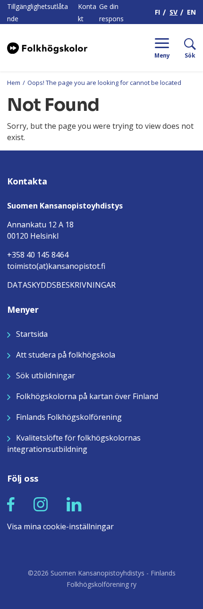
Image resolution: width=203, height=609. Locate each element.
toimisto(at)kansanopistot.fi (56, 266)
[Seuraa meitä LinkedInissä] (74, 504)
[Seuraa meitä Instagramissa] (41, 504)
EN (191, 12)
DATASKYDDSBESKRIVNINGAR (61, 285)
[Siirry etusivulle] (47, 47)
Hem (13, 82)
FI (157, 12)
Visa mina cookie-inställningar (60, 526)
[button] (11, 504)
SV (173, 12)
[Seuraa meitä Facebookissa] (11, 504)
